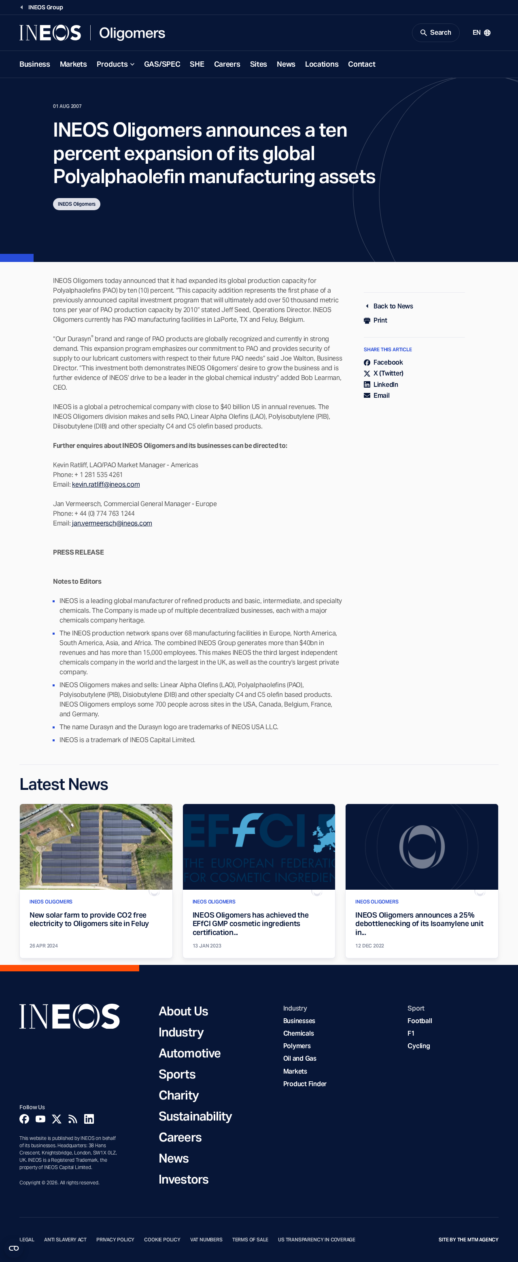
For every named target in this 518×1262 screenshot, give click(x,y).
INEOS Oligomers (77, 204)
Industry (181, 1032)
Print (380, 320)
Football (420, 1021)
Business (34, 64)
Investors (183, 1179)
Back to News (393, 306)
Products (112, 64)
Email (382, 395)
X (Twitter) (388, 373)
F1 (411, 1033)
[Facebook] (24, 1119)
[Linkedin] (89, 1119)
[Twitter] (57, 1119)
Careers (227, 64)
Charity (179, 1095)
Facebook (388, 362)
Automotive (190, 1053)
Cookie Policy (162, 1240)
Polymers (297, 1046)
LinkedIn (386, 384)
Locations (321, 64)
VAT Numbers (206, 1240)
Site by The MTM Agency (469, 1240)
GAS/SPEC (162, 64)
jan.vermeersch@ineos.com (112, 523)
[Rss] (73, 1119)
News (286, 64)
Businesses (299, 1021)
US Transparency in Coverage (316, 1240)
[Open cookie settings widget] (13, 1248)
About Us (183, 1011)
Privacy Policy (115, 1240)
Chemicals (298, 1033)
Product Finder (305, 1084)
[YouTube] (40, 1119)
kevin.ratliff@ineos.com (106, 484)
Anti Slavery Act (65, 1240)
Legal (26, 1240)
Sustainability (195, 1116)
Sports (177, 1074)
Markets (73, 64)
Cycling (419, 1046)
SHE (197, 64)
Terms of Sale (250, 1240)
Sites (258, 64)
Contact (361, 64)
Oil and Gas (299, 1058)
